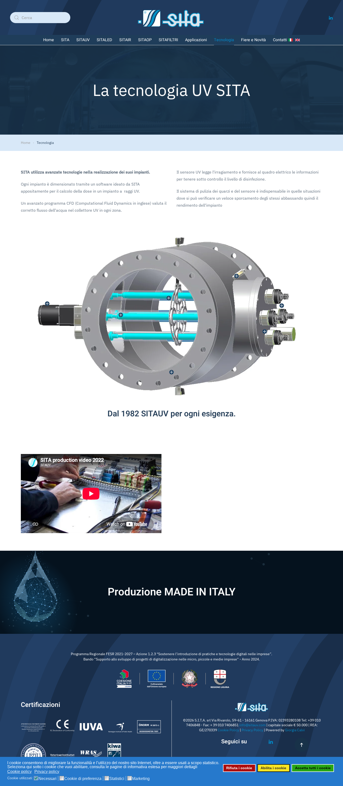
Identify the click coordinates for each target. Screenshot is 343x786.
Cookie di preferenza (82, 779)
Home (48, 40)
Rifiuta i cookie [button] (239, 768)
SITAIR (125, 40)
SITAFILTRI (168, 40)
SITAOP (145, 40)
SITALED (104, 40)
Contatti (280, 40)
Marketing (141, 779)
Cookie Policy (228, 730)
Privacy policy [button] (46, 771)
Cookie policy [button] (19, 771)
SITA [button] (65, 40)
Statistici (116, 779)
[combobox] (40, 17)
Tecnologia (224, 40)
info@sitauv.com (252, 725)
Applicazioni (196, 40)
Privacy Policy (252, 730)
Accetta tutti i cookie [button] (313, 768)
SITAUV (83, 40)
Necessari (47, 779)
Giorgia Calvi (295, 730)
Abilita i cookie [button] (273, 768)
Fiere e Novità (253, 40)
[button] (236, 276)
